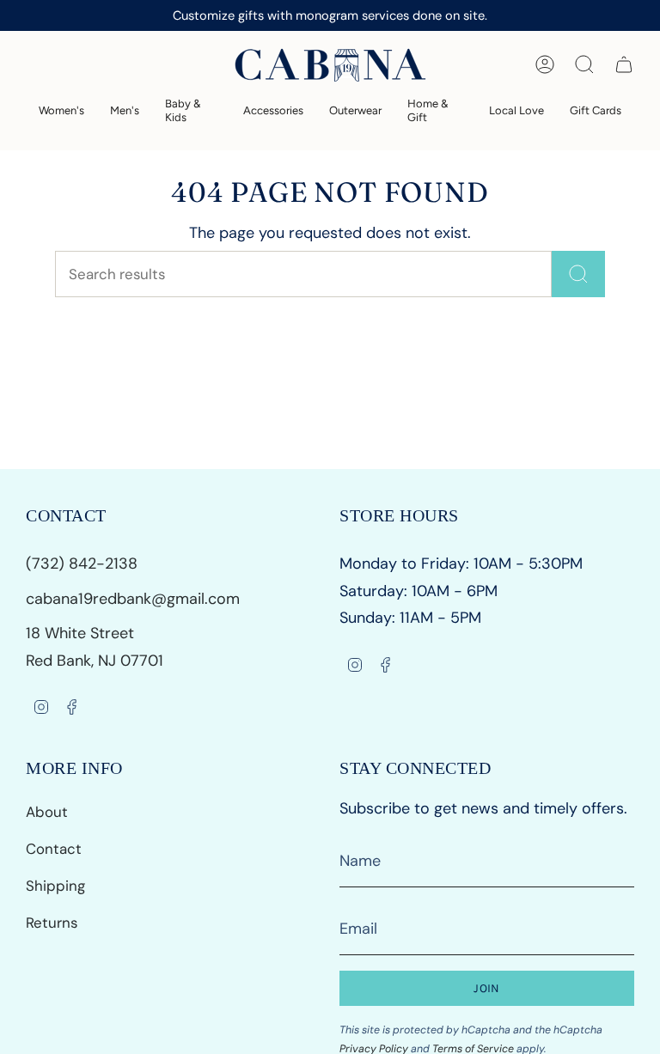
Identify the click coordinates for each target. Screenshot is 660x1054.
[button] (61, 110)
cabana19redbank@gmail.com (133, 598)
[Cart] (624, 64)
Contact (54, 848)
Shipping (55, 885)
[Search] (578, 274)
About (47, 811)
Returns (51, 922)
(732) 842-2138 (84, 563)
